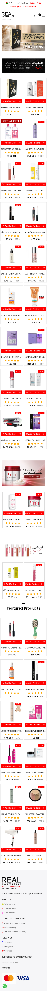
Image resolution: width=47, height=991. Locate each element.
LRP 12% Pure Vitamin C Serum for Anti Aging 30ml (11, 689)
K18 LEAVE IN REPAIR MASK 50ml (35, 107)
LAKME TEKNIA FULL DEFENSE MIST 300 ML (35, 855)
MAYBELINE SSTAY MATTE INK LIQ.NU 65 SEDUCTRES (11, 190)
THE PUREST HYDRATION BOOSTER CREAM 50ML (35, 398)
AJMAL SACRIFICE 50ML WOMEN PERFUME (35, 357)
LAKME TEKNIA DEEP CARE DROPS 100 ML (11, 273)
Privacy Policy (10, 927)
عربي (18, 2)
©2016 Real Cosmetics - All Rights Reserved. (22, 893)
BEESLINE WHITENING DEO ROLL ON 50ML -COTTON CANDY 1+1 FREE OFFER (35, 731)
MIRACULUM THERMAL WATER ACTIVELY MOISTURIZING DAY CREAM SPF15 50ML (35, 772)
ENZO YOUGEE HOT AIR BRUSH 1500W (35, 647)
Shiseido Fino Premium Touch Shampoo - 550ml (34, 519)
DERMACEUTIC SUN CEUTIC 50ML (35, 190)
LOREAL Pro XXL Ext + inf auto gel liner (35, 440)
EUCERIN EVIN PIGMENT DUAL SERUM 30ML (35, 273)
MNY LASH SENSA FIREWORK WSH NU (11, 772)
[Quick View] (20, 101)
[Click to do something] (5, 986)
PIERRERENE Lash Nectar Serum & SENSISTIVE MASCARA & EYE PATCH (11, 107)
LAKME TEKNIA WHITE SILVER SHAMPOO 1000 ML (35, 149)
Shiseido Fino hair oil (12, 398)
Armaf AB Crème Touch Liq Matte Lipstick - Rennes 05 (35, 232)
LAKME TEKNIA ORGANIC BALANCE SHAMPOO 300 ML (11, 814)
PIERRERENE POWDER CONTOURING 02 (35, 814)
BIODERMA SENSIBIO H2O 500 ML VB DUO (11, 149)
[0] (37, 16)
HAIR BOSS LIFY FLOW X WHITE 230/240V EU (11, 855)
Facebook (7, 942)
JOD (10, 2)
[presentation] (23, 535)
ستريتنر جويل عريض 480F (11, 440)
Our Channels (9, 912)
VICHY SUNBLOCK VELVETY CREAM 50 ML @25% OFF (35, 315)
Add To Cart (10, 101)
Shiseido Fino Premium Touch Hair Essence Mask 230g (13, 519)
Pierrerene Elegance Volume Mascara (11, 232)
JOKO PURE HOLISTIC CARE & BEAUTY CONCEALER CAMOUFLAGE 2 (11, 731)
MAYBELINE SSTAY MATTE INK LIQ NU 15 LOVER (13, 590)
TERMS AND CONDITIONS (14, 923)
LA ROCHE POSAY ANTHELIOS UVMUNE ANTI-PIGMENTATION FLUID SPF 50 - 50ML (11, 315)
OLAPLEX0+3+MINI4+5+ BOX (11, 357)
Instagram (8, 946)
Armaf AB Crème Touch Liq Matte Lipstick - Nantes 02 (11, 647)
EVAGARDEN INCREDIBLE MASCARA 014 (35, 689)
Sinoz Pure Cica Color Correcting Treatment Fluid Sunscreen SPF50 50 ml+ (34, 590)
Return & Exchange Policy (14, 932)
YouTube (8, 951)
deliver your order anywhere (23, 6)
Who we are (9, 904)
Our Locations (9, 908)
